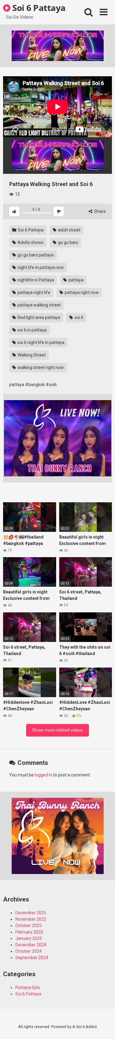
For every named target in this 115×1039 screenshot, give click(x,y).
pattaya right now (81, 292)
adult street (68, 230)
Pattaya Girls (27, 987)
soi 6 (78, 317)
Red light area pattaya (38, 317)
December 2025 (30, 912)
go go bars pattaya (35, 255)
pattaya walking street (39, 305)
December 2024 (30, 944)
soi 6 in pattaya (32, 330)
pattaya (75, 280)
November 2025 (30, 919)
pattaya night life (33, 292)
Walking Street (31, 355)
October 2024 (28, 951)
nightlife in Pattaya (35, 280)
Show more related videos (57, 730)
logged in (43, 774)
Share (99, 211)
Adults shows (30, 242)
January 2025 (28, 938)
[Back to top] (103, 1026)
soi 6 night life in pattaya (40, 342)
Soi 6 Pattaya (38, 7)
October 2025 (28, 925)
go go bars (67, 242)
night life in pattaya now (40, 267)
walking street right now (40, 367)
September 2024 (31, 957)
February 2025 (29, 932)
